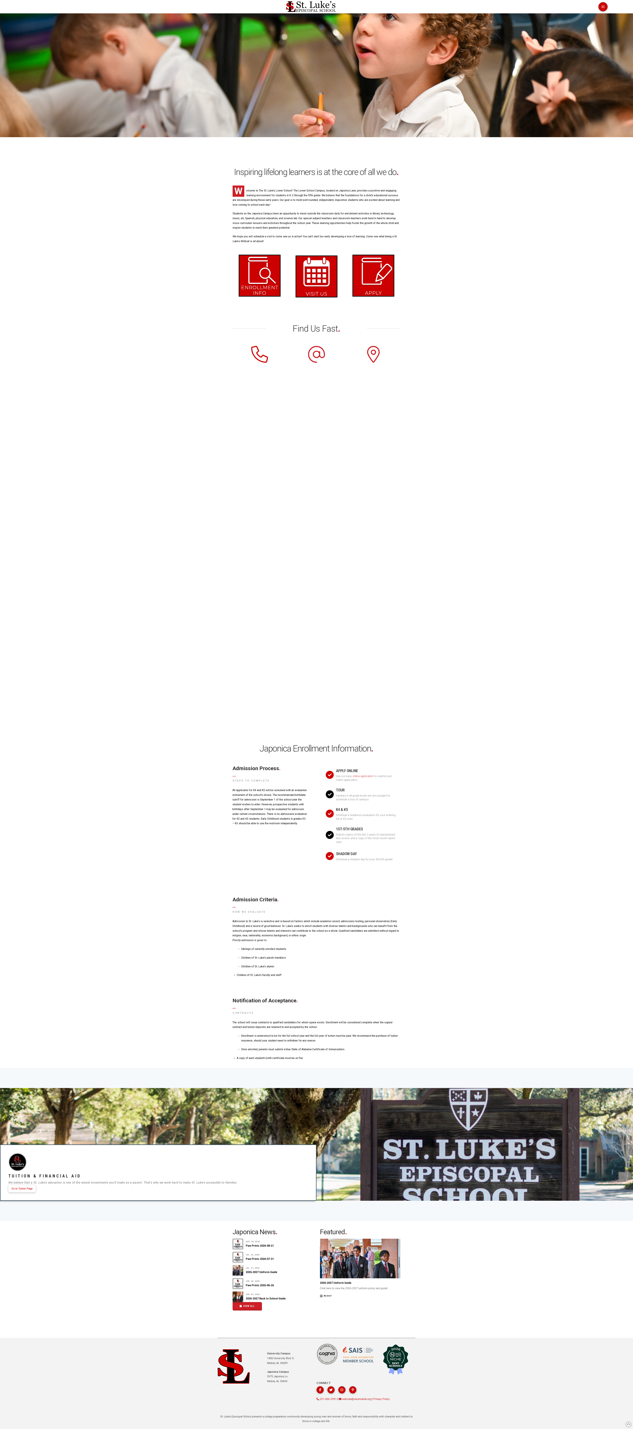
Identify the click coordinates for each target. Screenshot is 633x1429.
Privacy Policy (381, 1399)
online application (363, 776)
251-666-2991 (328, 1399)
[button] (603, 6)
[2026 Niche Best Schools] (395, 1359)
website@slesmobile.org (356, 1399)
